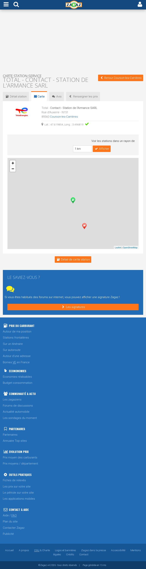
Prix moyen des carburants (20, 457)
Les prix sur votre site (17, 486)
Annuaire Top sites (15, 440)
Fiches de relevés (14, 480)
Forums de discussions (18, 405)
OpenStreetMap (130, 247)
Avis (59, 96)
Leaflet (118, 247)
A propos (24, 550)
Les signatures (75, 307)
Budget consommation (17, 383)
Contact (83, 554)
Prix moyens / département (20, 463)
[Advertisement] (73, 41)
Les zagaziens (12, 399)
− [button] (13, 168)
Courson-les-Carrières (64, 116)
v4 (48, 565)
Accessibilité (118, 550)
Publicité (8, 534)
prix (85, 96)
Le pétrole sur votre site (18, 492)
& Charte (42, 550)
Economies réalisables (17, 376)
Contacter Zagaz (14, 527)
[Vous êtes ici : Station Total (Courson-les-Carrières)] (73, 200)
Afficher (104, 148)
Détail (18, 96)
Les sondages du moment (20, 418)
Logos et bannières (65, 550)
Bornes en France (16, 362)
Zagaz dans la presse (93, 550)
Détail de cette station (75, 259)
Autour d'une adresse (17, 356)
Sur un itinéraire (13, 344)
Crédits (70, 554)
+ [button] (13, 163)
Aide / (10, 515)
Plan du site (10, 521)
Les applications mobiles (19, 498)
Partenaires (10, 434)
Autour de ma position (17, 331)
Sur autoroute (12, 350)
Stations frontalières (16, 337)
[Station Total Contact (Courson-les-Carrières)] (84, 226)
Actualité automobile (16, 411)
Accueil (9, 550)
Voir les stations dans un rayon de (113, 141)
